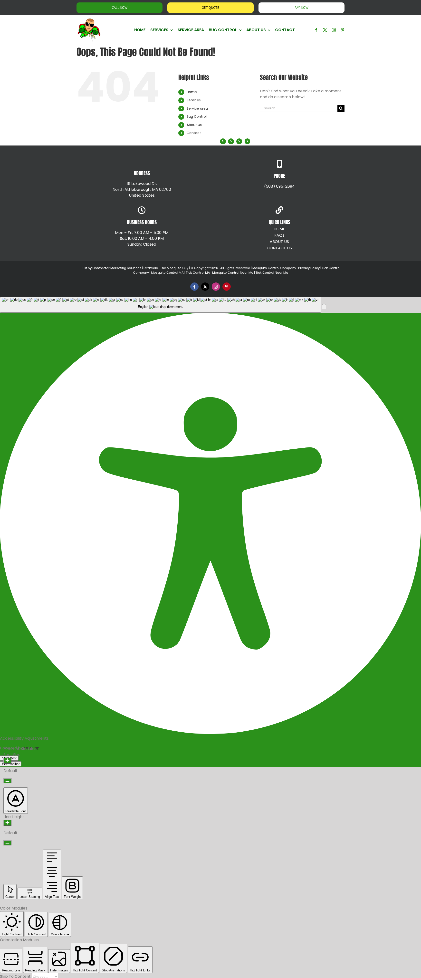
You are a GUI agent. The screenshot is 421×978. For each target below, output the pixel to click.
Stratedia (151, 268)
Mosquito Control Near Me (232, 272)
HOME (279, 229)
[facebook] (316, 30)
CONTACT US (279, 248)
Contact (194, 132)
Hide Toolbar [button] (10, 764)
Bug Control (197, 116)
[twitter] (325, 30)
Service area (197, 108)
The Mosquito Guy (174, 268)
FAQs (279, 235)
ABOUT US (279, 241)
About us (194, 124)
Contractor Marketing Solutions (116, 268)
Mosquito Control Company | (274, 268)
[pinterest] (342, 30)
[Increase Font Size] (7, 761)
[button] (324, 306)
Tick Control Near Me (272, 272)
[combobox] (160, 305)
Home (192, 91)
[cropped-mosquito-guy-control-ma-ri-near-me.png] (89, 19)
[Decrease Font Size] (7, 780)
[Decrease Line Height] (7, 842)
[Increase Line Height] (7, 823)
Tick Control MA (198, 272)
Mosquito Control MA (167, 272)
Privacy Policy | (309, 268)
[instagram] (334, 30)
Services (194, 100)
